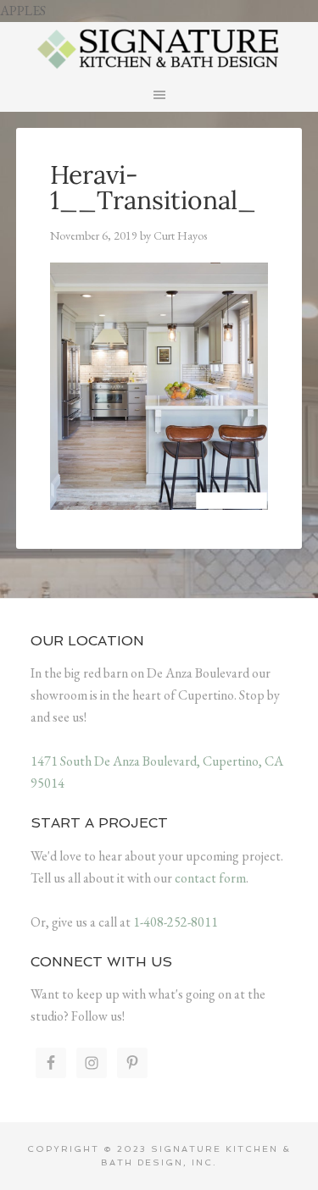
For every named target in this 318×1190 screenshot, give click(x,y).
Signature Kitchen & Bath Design (159, 47)
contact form (210, 878)
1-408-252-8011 (175, 922)
